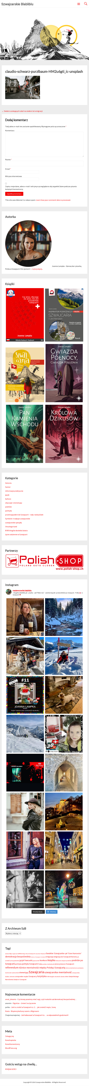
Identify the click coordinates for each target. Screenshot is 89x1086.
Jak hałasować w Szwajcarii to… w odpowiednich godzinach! (44, 1015)
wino (66, 977)
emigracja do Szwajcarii (62, 957)
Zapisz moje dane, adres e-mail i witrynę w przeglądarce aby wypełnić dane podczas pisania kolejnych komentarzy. (41, 187)
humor (8, 487)
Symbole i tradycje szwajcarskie (17, 518)
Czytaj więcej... (37, 269)
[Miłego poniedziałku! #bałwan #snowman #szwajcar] (25, 656)
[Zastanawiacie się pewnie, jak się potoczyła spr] (64, 695)
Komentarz (9, 130)
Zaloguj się (9, 1036)
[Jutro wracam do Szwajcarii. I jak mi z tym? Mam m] (25, 850)
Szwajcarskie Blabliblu (17, 4)
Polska (40, 964)
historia (8, 483)
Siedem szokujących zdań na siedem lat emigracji (22, 111)
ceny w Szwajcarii (30, 953)
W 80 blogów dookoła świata (16, 530)
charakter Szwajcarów (54, 953)
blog (23, 953)
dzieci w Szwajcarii (36, 957)
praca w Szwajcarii (66, 964)
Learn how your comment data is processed (53, 200)
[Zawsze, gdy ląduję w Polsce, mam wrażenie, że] (25, 889)
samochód (15, 973)
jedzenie (16, 960)
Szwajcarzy (33, 976)
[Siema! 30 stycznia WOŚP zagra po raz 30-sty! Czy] (64, 734)
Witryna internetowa (13, 176)
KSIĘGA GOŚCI (10, 1069)
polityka (8, 511)
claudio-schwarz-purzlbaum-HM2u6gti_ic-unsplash (44, 71)
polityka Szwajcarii (30, 964)
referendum (11, 967)
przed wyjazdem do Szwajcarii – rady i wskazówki (24, 514)
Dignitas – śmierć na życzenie (24, 1003)
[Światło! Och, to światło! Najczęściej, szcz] (64, 617)
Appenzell (15, 953)
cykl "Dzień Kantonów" (73, 953)
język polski (36, 960)
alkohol (7, 953)
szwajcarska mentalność (58, 972)
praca (57, 964)
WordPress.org (11, 1048)
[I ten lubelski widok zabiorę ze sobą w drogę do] (64, 811)
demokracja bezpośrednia (17, 956)
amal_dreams (10, 999)
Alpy (10, 953)
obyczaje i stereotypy (13, 503)
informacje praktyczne (14, 491)
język (7, 495)
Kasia (7, 1011)
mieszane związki (61, 960)
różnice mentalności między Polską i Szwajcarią (42, 967)
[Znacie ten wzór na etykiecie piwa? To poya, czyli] (25, 617)
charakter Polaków (40, 953)
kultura (8, 499)
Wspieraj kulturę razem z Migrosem (25, 1011)
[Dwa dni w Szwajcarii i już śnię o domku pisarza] (25, 811)
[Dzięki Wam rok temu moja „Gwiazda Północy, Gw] (25, 772)
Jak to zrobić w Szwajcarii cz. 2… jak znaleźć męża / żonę (33, 1007)
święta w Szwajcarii (20, 980)
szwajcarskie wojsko (21, 977)
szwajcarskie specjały (13, 522)
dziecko (43, 957)
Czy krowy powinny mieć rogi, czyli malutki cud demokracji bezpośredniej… (47, 999)
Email (8, 169)
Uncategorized (11, 526)
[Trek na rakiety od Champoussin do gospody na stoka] (64, 656)
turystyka (41, 976)
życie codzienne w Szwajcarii (16, 534)
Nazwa (8, 159)
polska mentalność (48, 964)
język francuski (25, 960)
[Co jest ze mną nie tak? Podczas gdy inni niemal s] (25, 734)
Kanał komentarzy (12, 1044)
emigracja (49, 957)
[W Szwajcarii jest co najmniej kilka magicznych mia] (64, 772)
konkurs (43, 960)
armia (20, 954)
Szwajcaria (36, 972)
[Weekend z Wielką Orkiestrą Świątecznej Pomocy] (25, 695)
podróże (8, 507)
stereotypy (23, 972)
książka (51, 960)
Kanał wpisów (10, 1040)
